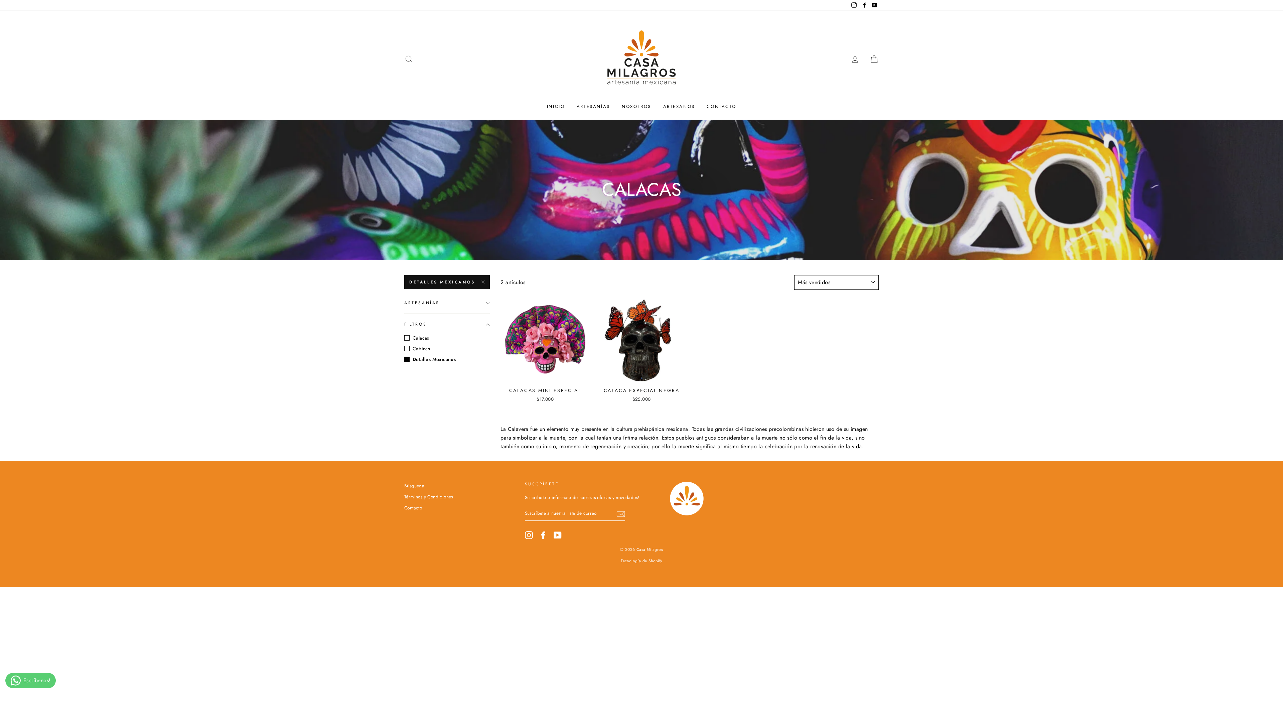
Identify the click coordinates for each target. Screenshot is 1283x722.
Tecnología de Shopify (641, 561)
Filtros (415, 324)
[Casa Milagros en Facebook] (543, 535)
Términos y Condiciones (428, 496)
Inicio (556, 106)
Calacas (421, 338)
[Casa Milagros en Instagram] (529, 535)
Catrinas (421, 348)
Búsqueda (414, 485)
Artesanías (593, 106)
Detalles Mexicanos (442, 282)
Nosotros (636, 106)
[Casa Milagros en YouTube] (558, 535)
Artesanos (679, 106)
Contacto (721, 106)
